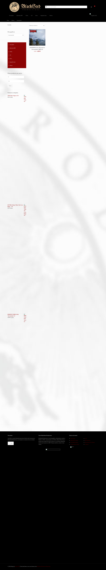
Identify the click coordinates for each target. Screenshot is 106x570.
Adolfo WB (17, 566)
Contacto (87, 444)
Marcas (13, 20)
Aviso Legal (72, 438)
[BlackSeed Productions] (25, 7)
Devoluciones (87, 440)
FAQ (86, 438)
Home (8, 20)
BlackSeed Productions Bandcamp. (44, 566)
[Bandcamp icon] (96, 566)
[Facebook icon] (92, 566)
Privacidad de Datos (74, 442)
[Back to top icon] (99, 567)
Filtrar (10, 85)
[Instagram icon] (95, 566)
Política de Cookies (74, 440)
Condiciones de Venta (74, 444)
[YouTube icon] (93, 566)
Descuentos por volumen (90, 442)
